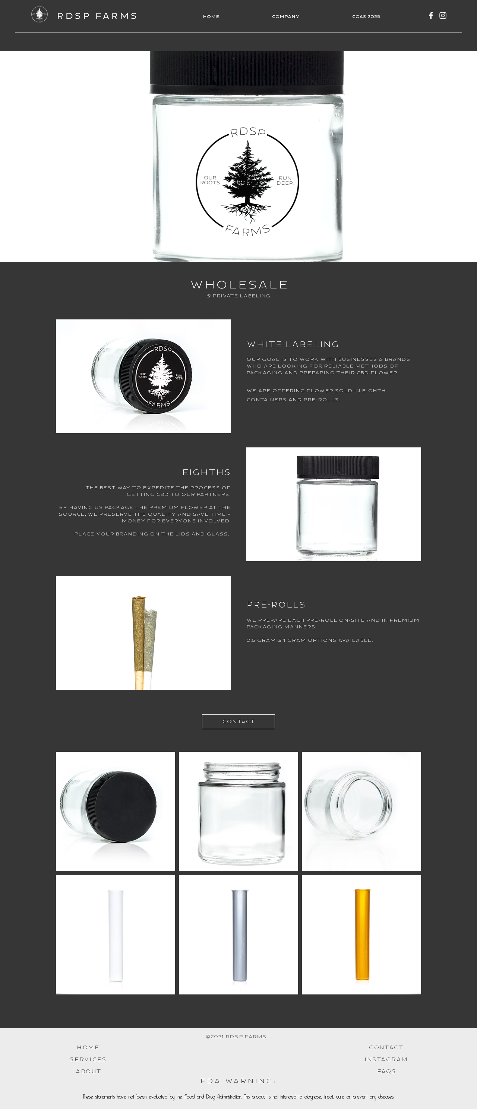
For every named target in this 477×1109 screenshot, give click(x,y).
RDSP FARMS (98, 16)
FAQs (386, 1072)
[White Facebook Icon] (431, 15)
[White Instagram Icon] (443, 15)
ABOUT (88, 1072)
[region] (143, 376)
